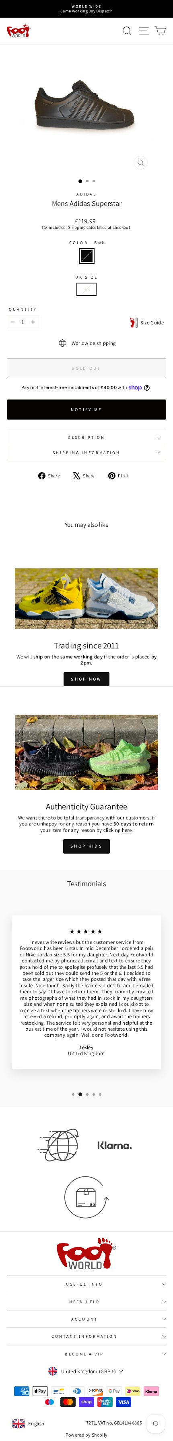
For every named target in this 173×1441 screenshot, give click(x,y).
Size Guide (151, 322)
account (84, 1319)
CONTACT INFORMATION (84, 1336)
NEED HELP (84, 1301)
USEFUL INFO (84, 1284)
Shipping (77, 227)
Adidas (86, 194)
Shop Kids (86, 846)
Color (86, 242)
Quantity (23, 309)
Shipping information (87, 452)
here (127, 830)
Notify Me (87, 409)
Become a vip (84, 1354)
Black (87, 256)
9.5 (86, 289)
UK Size (86, 277)
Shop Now (86, 679)
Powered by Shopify (87, 1435)
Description (86, 437)
